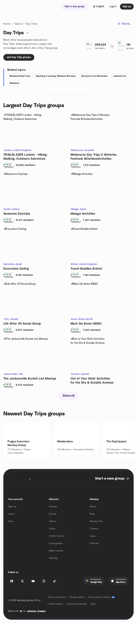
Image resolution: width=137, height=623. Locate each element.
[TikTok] (54, 581)
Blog (92, 514)
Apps (93, 536)
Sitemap (53, 558)
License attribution (76, 604)
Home (7, 23)
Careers (94, 528)
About (93, 506)
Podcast (94, 543)
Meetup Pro (96, 521)
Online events (56, 536)
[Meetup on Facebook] (11, 581)
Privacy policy (77, 597)
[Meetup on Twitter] (22, 581)
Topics (18, 23)
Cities (52, 528)
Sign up (12, 506)
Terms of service (57, 597)
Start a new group (109, 478)
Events (52, 514)
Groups (53, 506)
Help (10, 521)
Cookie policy (55, 604)
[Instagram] (43, 581)
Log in (11, 514)
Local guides (56, 543)
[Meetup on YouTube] (33, 581)
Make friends (56, 551)
